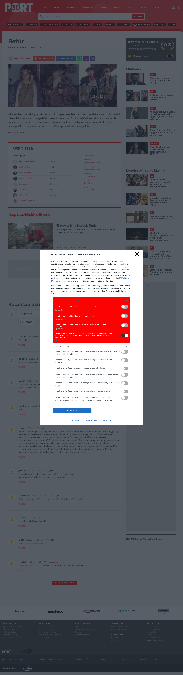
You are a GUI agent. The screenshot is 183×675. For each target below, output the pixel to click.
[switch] (124, 307)
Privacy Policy (107, 420)
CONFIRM (72, 411)
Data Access (91, 420)
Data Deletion (76, 420)
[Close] (137, 254)
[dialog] (91, 337)
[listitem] (91, 300)
